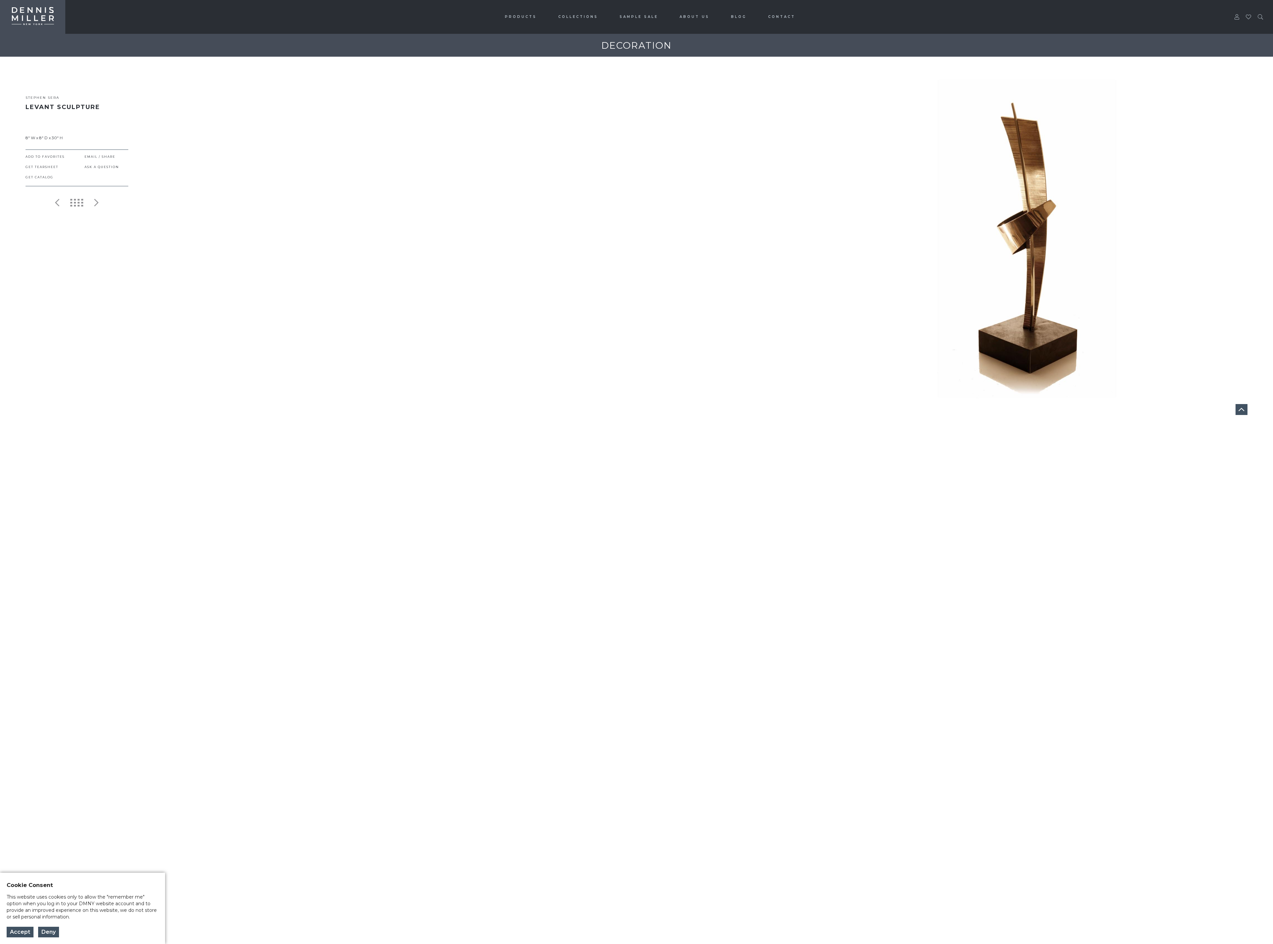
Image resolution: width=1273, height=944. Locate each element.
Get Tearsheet (42, 167)
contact (781, 17)
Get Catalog (39, 177)
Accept (20, 932)
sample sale (639, 17)
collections (578, 17)
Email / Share (100, 156)
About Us (694, 17)
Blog (739, 17)
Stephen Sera (42, 97)
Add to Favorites (45, 156)
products (521, 17)
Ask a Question (102, 167)
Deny (48, 932)
